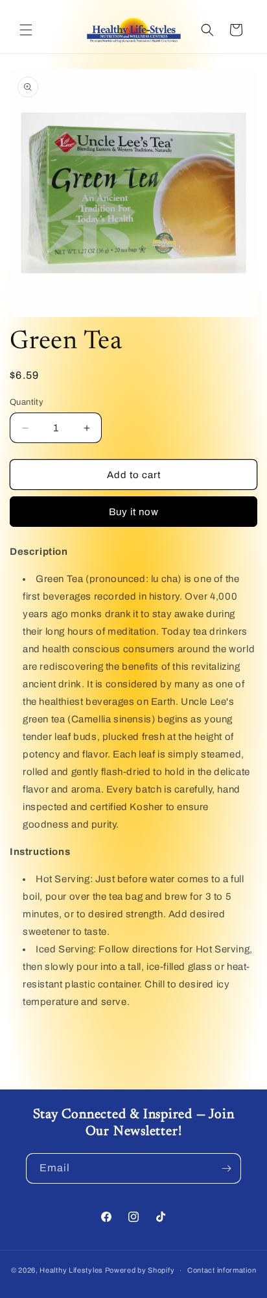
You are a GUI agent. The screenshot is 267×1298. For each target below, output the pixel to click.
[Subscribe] (226, 1168)
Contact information (221, 1270)
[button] (26, 30)
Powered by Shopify (140, 1270)
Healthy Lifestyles (71, 1270)
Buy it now (134, 512)
